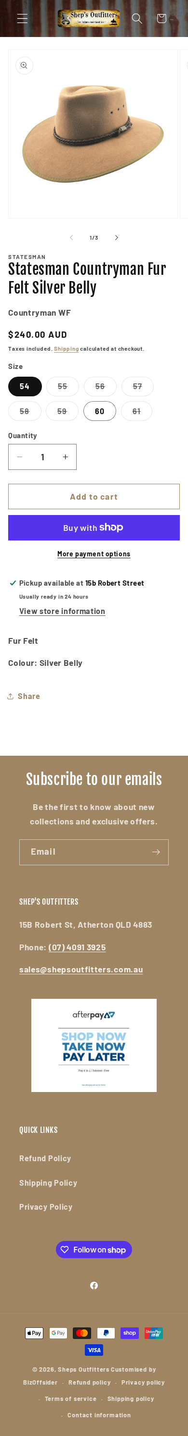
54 (25, 386)
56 (106, 388)
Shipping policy (130, 1398)
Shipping (66, 348)
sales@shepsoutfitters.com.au (81, 969)
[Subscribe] (156, 852)
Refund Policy (45, 1158)
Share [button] (29, 695)
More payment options (94, 554)
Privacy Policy (46, 1206)
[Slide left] (71, 237)
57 (143, 388)
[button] (22, 18)
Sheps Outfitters (83, 1369)
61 (142, 413)
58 (30, 413)
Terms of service (71, 1398)
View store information (62, 610)
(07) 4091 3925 (77, 947)
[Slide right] (116, 237)
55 (68, 388)
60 (100, 411)
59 (68, 413)
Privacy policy (143, 1382)
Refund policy (89, 1382)
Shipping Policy (48, 1182)
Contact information (99, 1415)
